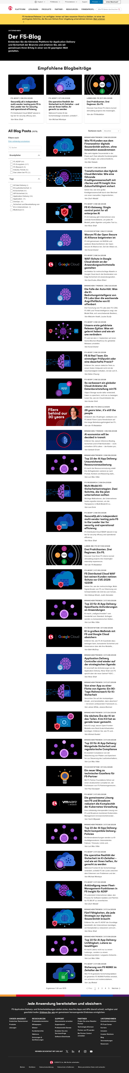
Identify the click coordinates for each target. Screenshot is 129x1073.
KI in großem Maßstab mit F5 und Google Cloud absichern (99, 634)
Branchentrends (93, 137)
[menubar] (64, 2)
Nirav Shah (18, 119)
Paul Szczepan (94, 789)
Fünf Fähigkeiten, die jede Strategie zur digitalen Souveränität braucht (99, 915)
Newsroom (104, 1044)
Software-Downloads (62, 1037)
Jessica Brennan (105, 707)
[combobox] (112, 131)
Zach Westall (93, 198)
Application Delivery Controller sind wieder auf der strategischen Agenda (99, 661)
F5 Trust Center (106, 1024)
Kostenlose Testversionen (18, 1021)
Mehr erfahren (99, 19)
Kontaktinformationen (108, 1021)
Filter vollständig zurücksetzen (19, 141)
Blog (102, 1037)
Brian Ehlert (101, 280)
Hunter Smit (93, 401)
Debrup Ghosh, (94, 595)
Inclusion (104, 1031)
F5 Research (19, 167)
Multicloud (18, 210)
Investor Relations (107, 1034)
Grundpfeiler (15, 155)
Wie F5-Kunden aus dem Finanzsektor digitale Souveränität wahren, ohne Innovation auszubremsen (100, 145)
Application (19, 199)
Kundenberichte (38, 1031)
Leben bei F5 (93, 98)
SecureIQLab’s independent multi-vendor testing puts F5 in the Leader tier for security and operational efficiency (26, 105)
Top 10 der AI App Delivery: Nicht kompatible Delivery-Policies (100, 830)
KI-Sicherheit (20, 191)
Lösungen (12, 1028)
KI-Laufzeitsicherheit (22, 188)
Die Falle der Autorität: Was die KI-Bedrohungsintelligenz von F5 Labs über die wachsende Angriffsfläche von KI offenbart (101, 297)
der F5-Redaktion (97, 114)
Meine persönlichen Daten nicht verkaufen (91, 1067)
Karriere (104, 1028)
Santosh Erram (94, 450)
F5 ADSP (15, 98)
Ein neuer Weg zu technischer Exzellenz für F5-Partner (99, 773)
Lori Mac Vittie (93, 477)
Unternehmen (14, 31)
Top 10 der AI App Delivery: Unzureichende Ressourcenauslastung (100, 461)
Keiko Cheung (93, 374)
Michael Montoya (59, 119)
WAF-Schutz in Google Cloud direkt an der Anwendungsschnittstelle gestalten (99, 263)
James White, (93, 707)
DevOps (18, 202)
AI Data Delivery (20, 185)
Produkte (12, 1024)
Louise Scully (106, 317)
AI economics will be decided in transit (96, 436)
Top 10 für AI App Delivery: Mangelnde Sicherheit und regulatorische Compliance (100, 746)
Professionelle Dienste (63, 1028)
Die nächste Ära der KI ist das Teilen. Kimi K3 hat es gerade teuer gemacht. (99, 718)
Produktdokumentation (40, 1021)
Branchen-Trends (93, 286)
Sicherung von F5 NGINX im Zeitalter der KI (100, 969)
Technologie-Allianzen (86, 1027)
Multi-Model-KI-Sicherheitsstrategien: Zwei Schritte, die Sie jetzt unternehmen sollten (100, 490)
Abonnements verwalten (64, 1021)
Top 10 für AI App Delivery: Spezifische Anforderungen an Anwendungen (100, 606)
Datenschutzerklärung (46, 1067)
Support (84, 2)
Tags (11, 179)
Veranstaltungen (107, 1041)
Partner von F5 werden (86, 1030)
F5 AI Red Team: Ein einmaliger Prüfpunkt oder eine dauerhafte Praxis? (100, 358)
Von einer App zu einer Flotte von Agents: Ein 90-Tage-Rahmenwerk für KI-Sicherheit (99, 690)
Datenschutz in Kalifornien (65, 1067)
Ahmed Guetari (94, 734)
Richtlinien (32, 1067)
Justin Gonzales (107, 595)
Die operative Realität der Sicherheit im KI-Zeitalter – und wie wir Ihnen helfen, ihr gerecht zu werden (64, 105)
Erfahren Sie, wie (47, 1012)
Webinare (35, 1034)
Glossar (35, 1028)
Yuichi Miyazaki (94, 819)
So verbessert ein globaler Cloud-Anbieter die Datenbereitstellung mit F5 (100, 385)
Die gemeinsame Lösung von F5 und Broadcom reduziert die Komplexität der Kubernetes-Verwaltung (100, 802)
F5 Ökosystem (91, 628)
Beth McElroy (93, 650)
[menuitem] (40, 2)
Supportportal (60, 1024)
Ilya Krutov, (92, 280)
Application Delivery (23, 196)
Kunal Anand (93, 250)
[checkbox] (11, 162)
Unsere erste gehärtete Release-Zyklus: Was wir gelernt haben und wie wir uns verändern (99, 330)
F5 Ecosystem (21, 164)
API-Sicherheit (20, 193)
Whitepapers (36, 1024)
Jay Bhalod (92, 983)
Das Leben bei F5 (21, 172)
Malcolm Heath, (94, 317)
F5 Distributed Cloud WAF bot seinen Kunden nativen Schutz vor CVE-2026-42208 (100, 578)
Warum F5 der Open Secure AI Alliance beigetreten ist (100, 236)
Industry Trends (20, 170)
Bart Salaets (92, 162)
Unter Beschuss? (112, 2)
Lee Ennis (92, 507)
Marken (22, 1067)
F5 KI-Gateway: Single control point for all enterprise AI (97, 210)
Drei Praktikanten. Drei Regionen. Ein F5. (98, 102)
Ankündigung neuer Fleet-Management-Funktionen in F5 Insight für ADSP (100, 888)
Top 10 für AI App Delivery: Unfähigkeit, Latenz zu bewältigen (100, 942)
